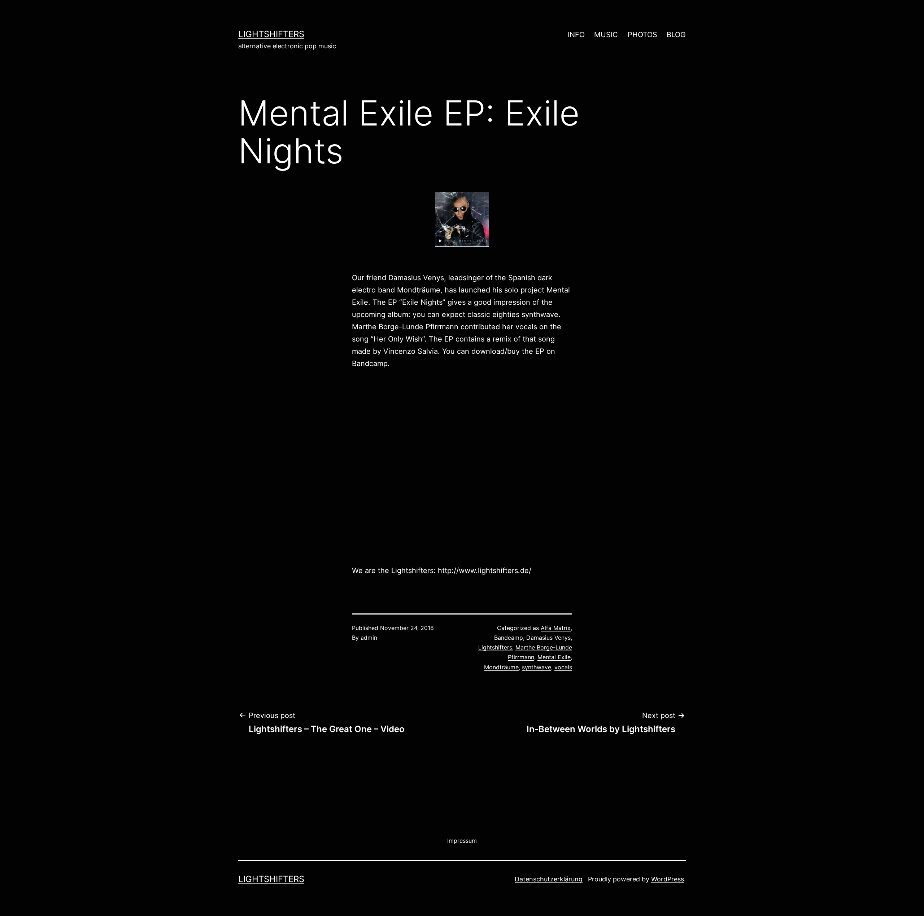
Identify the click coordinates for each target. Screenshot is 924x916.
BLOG (676, 34)
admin (369, 637)
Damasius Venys (548, 637)
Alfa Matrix (556, 627)
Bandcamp (370, 363)
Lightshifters (495, 647)
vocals (563, 667)
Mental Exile (554, 657)
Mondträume (501, 667)
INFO (576, 34)
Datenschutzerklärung (549, 879)
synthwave (536, 667)
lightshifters (271, 34)
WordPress (667, 879)
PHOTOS (642, 34)
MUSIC (606, 34)
